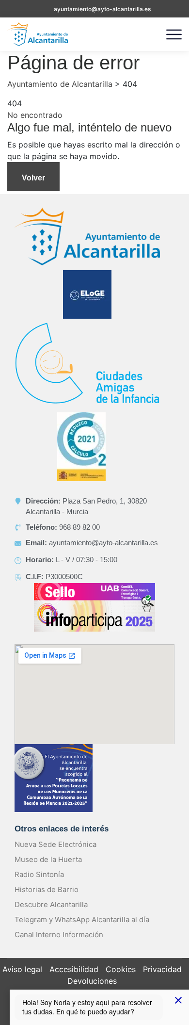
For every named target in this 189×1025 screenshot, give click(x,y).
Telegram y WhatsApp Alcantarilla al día (82, 919)
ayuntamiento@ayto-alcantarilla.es (102, 9)
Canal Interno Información (59, 934)
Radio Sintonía (39, 874)
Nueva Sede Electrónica (55, 844)
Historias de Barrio (47, 889)
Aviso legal (22, 969)
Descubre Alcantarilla (51, 904)
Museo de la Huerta (48, 859)
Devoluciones (92, 981)
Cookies (121, 969)
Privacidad (162, 969)
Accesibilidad (73, 969)
